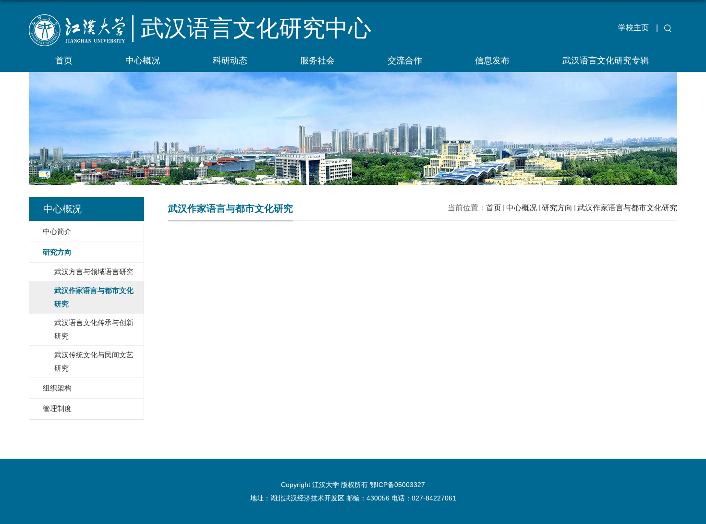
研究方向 (557, 208)
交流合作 (405, 60)
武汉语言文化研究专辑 (605, 60)
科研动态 (230, 60)
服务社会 (317, 60)
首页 (64, 60)
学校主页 (633, 28)
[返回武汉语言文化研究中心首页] (85, 41)
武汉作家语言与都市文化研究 (627, 208)
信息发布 (492, 60)
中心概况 (142, 60)
